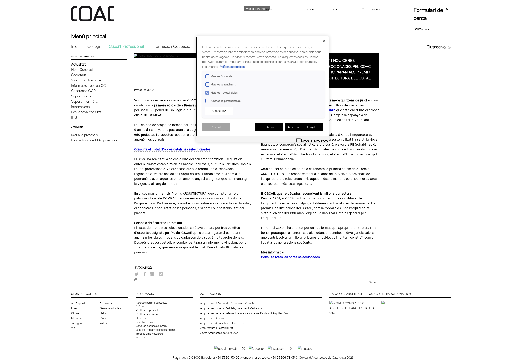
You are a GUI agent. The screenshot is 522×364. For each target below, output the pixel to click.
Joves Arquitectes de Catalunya (219, 333)
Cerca (418, 29)
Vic (73, 328)
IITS (74, 117)
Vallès (103, 323)
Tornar (373, 282)
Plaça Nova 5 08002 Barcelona (194, 357)
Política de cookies (147, 314)
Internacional (80, 106)
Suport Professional (126, 46)
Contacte (376, 9)
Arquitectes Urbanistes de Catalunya (222, 323)
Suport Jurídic (82, 96)
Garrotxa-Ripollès (110, 308)
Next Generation (83, 69)
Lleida (103, 313)
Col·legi (93, 46)
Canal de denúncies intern (151, 326)
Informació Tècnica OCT (89, 85)
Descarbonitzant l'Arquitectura (94, 140)
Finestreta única (145, 322)
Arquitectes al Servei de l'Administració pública (228, 303)
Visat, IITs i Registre (86, 80)
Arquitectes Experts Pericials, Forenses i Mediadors (231, 308)
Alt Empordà (78, 303)
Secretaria (79, 74)
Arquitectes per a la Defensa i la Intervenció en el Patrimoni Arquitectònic (244, 313)
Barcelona (106, 303)
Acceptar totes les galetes (304, 127)
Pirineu (104, 318)
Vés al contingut (257, 8)
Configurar (219, 111)
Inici (74, 46)
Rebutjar (269, 127)
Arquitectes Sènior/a (212, 318)
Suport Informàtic (84, 101)
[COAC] (166, 16)
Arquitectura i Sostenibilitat (216, 328)
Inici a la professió (84, 134)
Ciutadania (436, 46)
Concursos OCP (83, 90)
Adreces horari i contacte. (151, 302)
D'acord (216, 127)
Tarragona (77, 323)
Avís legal (141, 306)
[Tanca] (323, 41)
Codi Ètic (141, 318)
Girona (75, 313)
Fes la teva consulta (86, 112)
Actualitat (78, 64)
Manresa (76, 318)
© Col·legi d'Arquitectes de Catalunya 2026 (324, 357)
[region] (262, 89)
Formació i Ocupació (171, 46)
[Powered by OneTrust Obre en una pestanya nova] (311, 139)
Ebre (74, 308)
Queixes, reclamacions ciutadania (156, 330)
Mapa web (142, 337)
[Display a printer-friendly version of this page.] (135, 281)
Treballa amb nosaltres (149, 333)
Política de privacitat (148, 310)
